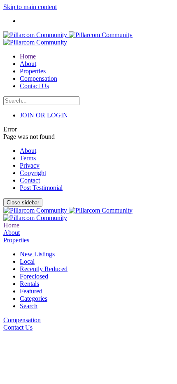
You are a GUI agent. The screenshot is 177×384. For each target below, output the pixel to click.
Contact (30, 180)
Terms (28, 158)
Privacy (30, 165)
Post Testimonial (41, 187)
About (28, 150)
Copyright (33, 172)
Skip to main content (30, 6)
